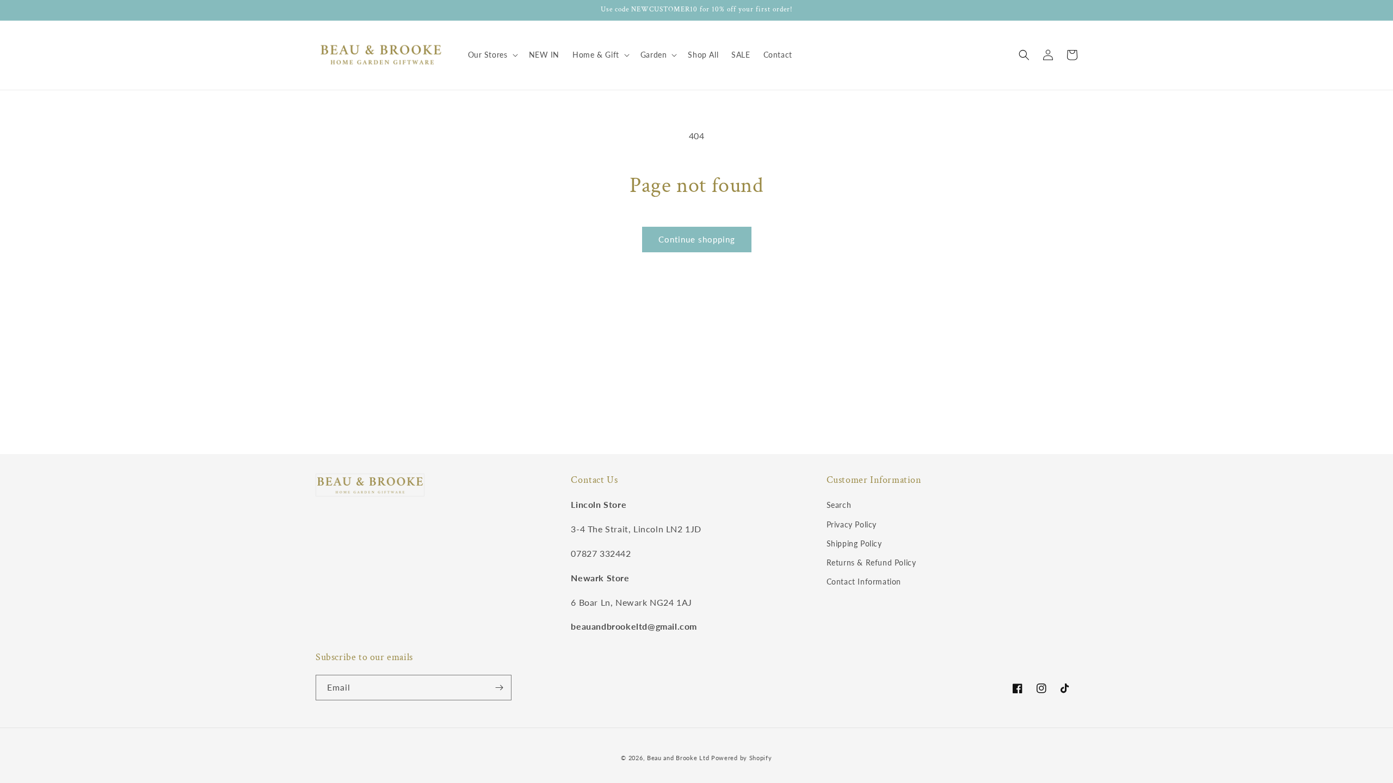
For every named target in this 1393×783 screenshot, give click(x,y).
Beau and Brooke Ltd (678, 757)
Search (839, 504)
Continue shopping (696, 239)
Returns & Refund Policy (871, 562)
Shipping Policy (854, 543)
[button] (491, 55)
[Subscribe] (499, 687)
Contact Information (864, 581)
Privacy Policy (852, 524)
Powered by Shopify (741, 757)
